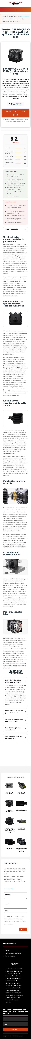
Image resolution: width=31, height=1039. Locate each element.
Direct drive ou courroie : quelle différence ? (14, 712)
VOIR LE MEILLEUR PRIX (15, 113)
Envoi (23, 929)
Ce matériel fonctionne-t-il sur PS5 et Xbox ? (14, 720)
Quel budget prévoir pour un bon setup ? (14, 737)
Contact (7, 950)
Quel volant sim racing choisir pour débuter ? (13, 681)
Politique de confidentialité (13, 953)
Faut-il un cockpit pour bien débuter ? (13, 729)
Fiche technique (11, 229)
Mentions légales (10, 956)
